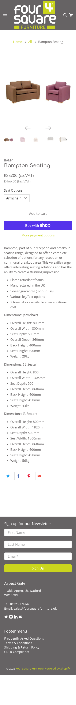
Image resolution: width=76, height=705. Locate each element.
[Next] (48, 128)
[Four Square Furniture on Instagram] (11, 618)
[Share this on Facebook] (18, 476)
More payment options (38, 235)
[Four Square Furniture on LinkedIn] (16, 618)
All (30, 41)
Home (17, 41)
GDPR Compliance (17, 652)
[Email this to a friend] (39, 476)
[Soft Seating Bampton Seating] (38, 87)
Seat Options (13, 190)
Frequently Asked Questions (24, 638)
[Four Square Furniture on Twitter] (6, 618)
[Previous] (27, 128)
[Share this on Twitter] (8, 476)
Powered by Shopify (57, 668)
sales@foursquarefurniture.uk (35, 608)
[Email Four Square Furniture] (21, 618)
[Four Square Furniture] (35, 15)
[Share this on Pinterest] (29, 476)
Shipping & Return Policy (21, 647)
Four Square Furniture (29, 668)
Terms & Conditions (18, 643)
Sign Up (38, 568)
